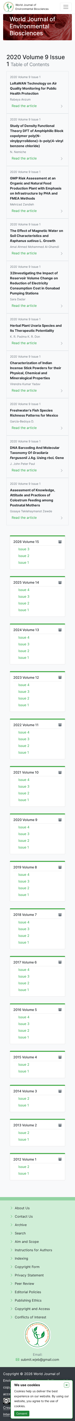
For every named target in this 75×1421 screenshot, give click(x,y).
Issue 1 (23, 562)
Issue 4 (23, 590)
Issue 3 (23, 549)
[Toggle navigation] (66, 7)
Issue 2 (23, 556)
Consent (21, 1413)
